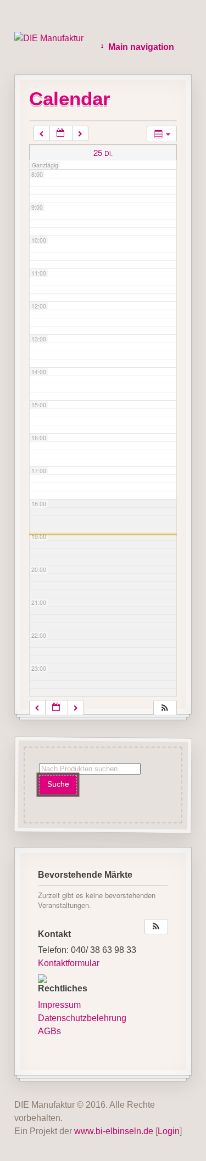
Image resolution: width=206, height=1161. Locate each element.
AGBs (49, 1031)
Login (169, 1131)
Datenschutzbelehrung (82, 1018)
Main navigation (141, 47)
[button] (165, 707)
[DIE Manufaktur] (48, 38)
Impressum (59, 1004)
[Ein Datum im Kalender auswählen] (61, 134)
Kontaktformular (68, 963)
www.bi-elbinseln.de (113, 1131)
